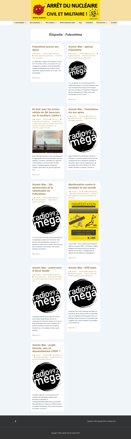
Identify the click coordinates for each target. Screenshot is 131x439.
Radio (78, 56)
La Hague (42, 128)
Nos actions (50, 22)
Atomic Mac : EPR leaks (82, 267)
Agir (80, 22)
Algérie (34, 123)
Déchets (81, 58)
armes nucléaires (48, 123)
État (36, 359)
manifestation (91, 195)
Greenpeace (50, 125)
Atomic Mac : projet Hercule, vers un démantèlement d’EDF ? (46, 348)
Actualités (89, 22)
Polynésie (79, 120)
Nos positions (35, 22)
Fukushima (39, 58)
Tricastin (71, 198)
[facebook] (15, 421)
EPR (95, 118)
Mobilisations (84, 193)
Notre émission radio (67, 22)
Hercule (48, 359)
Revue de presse (47, 56)
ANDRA (40, 123)
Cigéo (70, 58)
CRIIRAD (75, 58)
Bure (93, 56)
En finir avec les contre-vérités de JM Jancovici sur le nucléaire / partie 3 (46, 112)
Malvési (47, 128)
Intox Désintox (45, 121)
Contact (114, 22)
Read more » (36, 78)
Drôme (74, 195)
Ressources (100, 22)
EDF (61, 357)
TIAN (33, 281)
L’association (19, 22)
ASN (95, 273)
